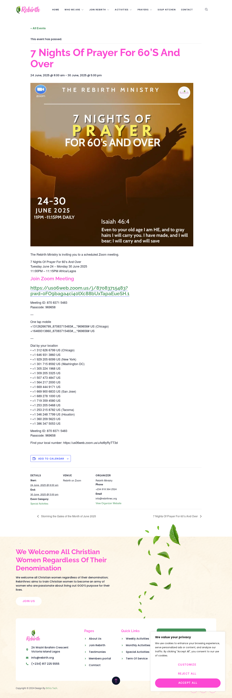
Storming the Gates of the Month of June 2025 (68, 516)
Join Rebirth (97, 9)
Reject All (187, 673)
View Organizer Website (108, 503)
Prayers (143, 9)
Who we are (72, 9)
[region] (187, 661)
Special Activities (39, 503)
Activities (121, 9)
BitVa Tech (51, 688)
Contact (187, 9)
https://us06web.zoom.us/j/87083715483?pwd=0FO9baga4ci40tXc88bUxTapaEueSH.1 (79, 291)
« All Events (38, 28)
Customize (187, 664)
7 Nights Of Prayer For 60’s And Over (175, 516)
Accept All (188, 682)
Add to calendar (51, 458)
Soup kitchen (167, 9)
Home (55, 9)
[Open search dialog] (206, 9)
